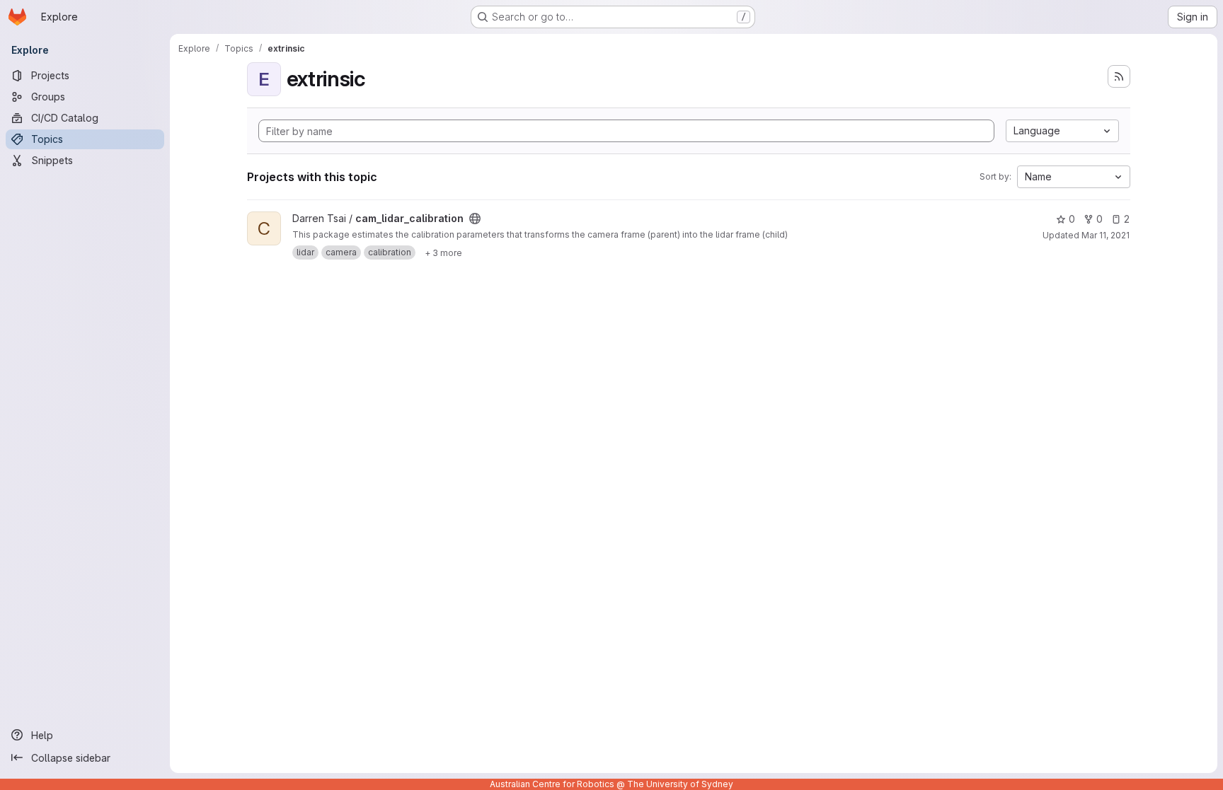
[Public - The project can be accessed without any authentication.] (475, 218)
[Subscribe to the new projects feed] (1119, 76)
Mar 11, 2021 (1105, 235)
